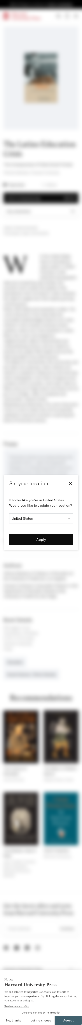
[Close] (70, 483)
